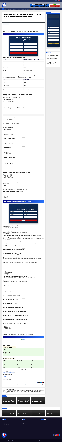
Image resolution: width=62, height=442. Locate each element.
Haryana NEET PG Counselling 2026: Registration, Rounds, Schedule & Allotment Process (37, 401)
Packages (22, 9)
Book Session (27, 9)
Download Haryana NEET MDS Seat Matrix (8, 372)
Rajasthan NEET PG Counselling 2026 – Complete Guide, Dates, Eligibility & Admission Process (38, 413)
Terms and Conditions (24, 421)
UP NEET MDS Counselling (6, 376)
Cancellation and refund (24, 422)
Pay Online (33, 9)
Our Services (14, 9)
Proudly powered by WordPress (5, 440)
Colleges (18, 9)
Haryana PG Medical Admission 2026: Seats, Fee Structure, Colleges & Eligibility (52, 413)
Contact (38, 9)
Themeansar (13, 440)
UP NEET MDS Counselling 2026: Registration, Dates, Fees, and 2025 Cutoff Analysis (9, 401)
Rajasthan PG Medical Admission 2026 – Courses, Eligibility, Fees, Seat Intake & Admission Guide (23, 401)
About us (5, 9)
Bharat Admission (9, 18)
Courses (9, 9)
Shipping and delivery (24, 423)
